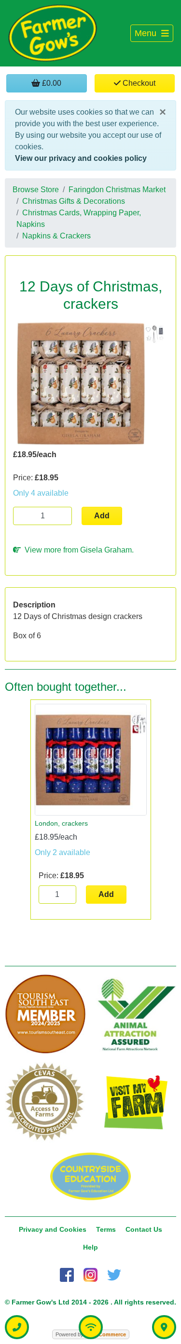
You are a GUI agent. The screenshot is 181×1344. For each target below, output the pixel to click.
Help (90, 1247)
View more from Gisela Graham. (77, 550)
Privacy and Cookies (52, 1229)
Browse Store (36, 189)
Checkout (138, 83)
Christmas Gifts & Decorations (73, 201)
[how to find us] (164, 1327)
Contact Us (143, 1229)
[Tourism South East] (45, 1014)
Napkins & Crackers (56, 236)
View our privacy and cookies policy (81, 158)
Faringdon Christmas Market (117, 189)
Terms (106, 1229)
